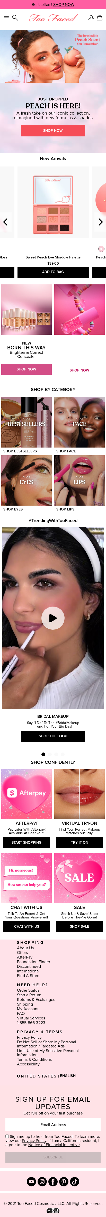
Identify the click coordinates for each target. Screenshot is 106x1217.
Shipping (25, 1004)
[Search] (15, 17)
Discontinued (29, 966)
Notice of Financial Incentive (54, 1145)
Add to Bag (53, 272)
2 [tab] (50, 754)
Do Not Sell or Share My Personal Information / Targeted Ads (46, 1044)
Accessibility (28, 1064)
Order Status (28, 990)
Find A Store (28, 976)
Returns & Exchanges (36, 1000)
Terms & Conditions (34, 1059)
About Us (25, 948)
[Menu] (6, 17)
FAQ (21, 1013)
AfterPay (24, 957)
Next (100, 222)
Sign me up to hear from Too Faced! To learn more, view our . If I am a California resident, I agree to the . (52, 1141)
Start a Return (29, 995)
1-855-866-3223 (31, 1023)
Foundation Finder (33, 962)
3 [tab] (56, 754)
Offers (22, 953)
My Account (28, 1009)
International (28, 971)
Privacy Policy (29, 1037)
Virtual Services (31, 1018)
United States (37, 1076)
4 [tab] (63, 754)
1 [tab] (43, 754)
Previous (6, 222)
